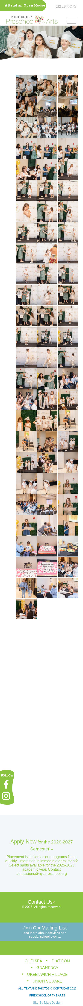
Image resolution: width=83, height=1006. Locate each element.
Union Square (47, 981)
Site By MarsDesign (47, 1002)
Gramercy (47, 968)
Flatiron (60, 961)
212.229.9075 (66, 7)
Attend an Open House (25, 5)
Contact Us (40, 902)
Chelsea (33, 961)
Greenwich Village (47, 974)
